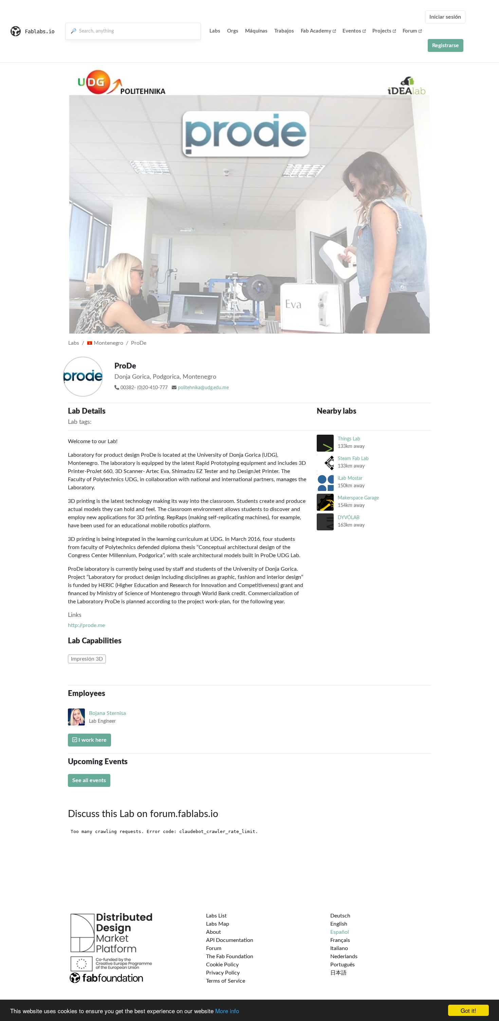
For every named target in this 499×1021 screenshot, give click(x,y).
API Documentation (229, 940)
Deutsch (340, 916)
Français (340, 940)
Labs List (216, 916)
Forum (410, 31)
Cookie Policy (222, 964)
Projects (381, 31)
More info (227, 1010)
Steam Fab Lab (353, 458)
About (213, 932)
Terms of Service (225, 981)
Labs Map (217, 924)
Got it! (468, 1010)
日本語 (338, 973)
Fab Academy (316, 31)
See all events (89, 780)
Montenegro (107, 343)
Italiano (339, 948)
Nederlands (343, 956)
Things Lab (349, 438)
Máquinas (256, 31)
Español (339, 932)
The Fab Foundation (229, 956)
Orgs (232, 31)
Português (342, 964)
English (338, 924)
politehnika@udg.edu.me (203, 387)
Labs (214, 31)
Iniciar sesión (445, 17)
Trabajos (284, 31)
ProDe (138, 343)
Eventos (352, 31)
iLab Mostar (350, 478)
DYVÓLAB (348, 517)
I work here (92, 740)
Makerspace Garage (358, 497)
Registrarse (445, 45)
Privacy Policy (223, 973)
